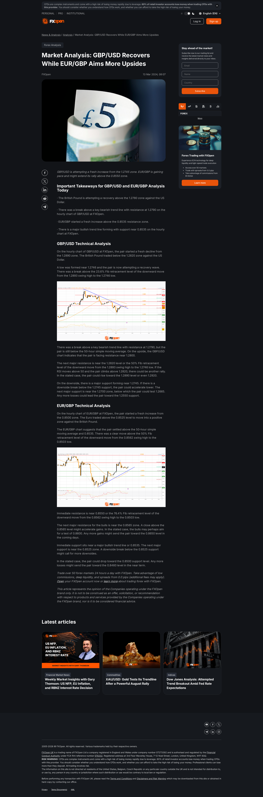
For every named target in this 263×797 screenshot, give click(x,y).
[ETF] (196, 106)
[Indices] (217, 106)
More (200, 118)
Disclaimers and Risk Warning (151, 778)
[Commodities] (203, 106)
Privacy (44, 789)
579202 (99, 755)
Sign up (213, 21)
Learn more (200, 182)
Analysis (67, 34)
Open (60, 581)
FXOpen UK (47, 752)
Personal (48, 13)
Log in (197, 21)
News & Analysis (51, 34)
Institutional (76, 13)
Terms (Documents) (59, 789)
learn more (110, 581)
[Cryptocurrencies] (210, 106)
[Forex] (182, 106)
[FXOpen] (53, 21)
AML (73, 789)
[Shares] (189, 106)
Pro (60, 13)
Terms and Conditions (121, 778)
